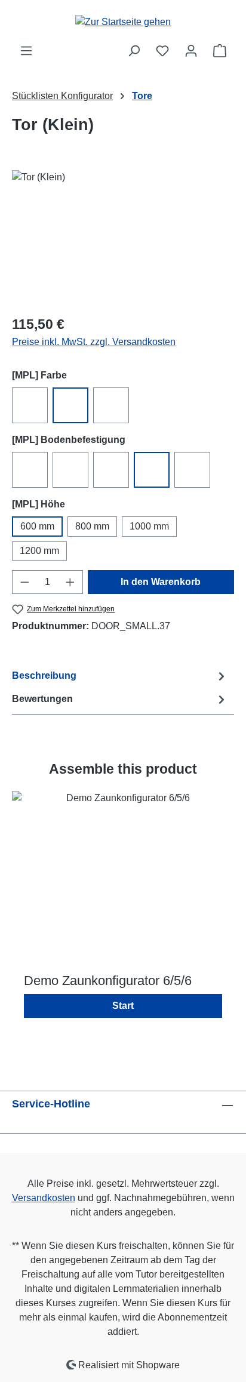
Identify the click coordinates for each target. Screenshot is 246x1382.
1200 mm (39, 551)
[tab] (120, 676)
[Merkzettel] (162, 51)
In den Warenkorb (161, 582)
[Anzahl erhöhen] (70, 582)
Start (123, 1006)
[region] (123, 237)
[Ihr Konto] (191, 51)
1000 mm (149, 526)
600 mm (37, 526)
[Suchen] (133, 51)
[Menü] (26, 51)
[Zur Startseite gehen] (123, 21)
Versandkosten (43, 1198)
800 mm (92, 526)
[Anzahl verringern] (24, 582)
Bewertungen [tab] (42, 699)
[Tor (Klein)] (123, 237)
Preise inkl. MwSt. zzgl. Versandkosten (94, 342)
